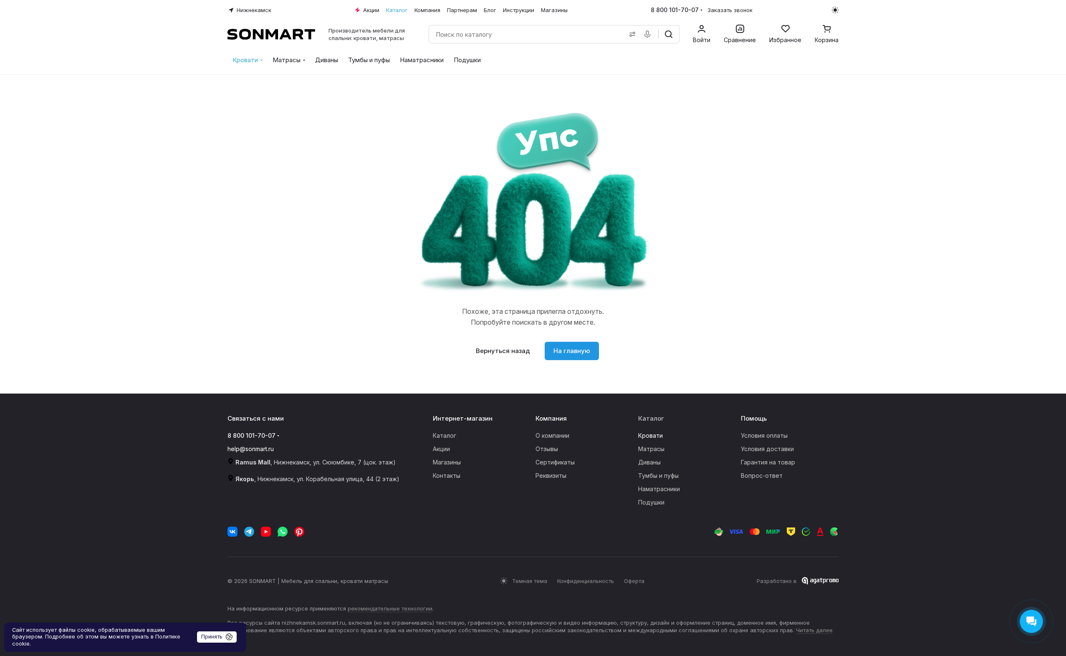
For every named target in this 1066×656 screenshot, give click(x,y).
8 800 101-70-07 (675, 9)
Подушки (651, 502)
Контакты (446, 475)
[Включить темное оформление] (835, 10)
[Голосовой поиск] (649, 34)
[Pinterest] (299, 532)
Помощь (754, 418)
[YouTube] (266, 532)
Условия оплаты (764, 435)
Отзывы (547, 448)
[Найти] (668, 34)
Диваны (649, 462)
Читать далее (814, 630)
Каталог (444, 435)
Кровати (650, 435)
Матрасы (651, 448)
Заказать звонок (730, 10)
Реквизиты (551, 475)
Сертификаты (555, 462)
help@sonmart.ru (250, 448)
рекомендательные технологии (390, 608)
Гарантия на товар (768, 462)
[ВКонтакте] (232, 532)
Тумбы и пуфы (658, 475)
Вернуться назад (503, 351)
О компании (552, 435)
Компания (551, 418)
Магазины (447, 462)
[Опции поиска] (630, 34)
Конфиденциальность (585, 581)
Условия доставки (767, 448)
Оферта (634, 581)
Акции (441, 448)
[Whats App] (283, 532)
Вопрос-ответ (762, 475)
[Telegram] (249, 532)
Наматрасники (659, 488)
